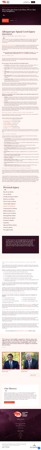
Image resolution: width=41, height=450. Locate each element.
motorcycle (9, 119)
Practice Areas (20, 435)
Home (21, 432)
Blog (20, 436)
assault (11, 123)
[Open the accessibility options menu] (39, 448)
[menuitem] (20, 192)
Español (33, 2)
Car (4, 119)
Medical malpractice (7, 126)
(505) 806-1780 (26, 2)
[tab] (37, 193)
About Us (4, 20)
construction (10, 127)
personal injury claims (28, 304)
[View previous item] (6, 250)
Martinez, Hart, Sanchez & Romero (8, 45)
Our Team (20, 434)
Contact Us (12, 20)
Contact (20, 438)
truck (6, 119)
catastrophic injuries (5, 40)
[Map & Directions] (20, 428)
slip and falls (11, 121)
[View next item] (7, 250)
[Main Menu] (37, 2)
